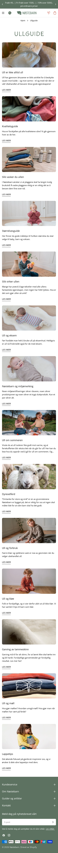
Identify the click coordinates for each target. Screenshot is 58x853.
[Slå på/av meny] (3, 13)
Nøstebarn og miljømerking (17, 386)
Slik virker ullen (10, 281)
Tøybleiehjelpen (37, 2)
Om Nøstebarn (35, 6)
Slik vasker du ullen (13, 177)
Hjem (23, 20)
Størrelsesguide (11, 230)
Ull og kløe (8, 598)
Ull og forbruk (10, 548)
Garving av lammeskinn (15, 649)
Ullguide (23, 2)
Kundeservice (11, 2)
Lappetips (7, 754)
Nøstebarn (14, 847)
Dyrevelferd (8, 494)
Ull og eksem (9, 335)
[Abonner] (53, 822)
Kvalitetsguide (10, 126)
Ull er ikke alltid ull (12, 72)
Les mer (6, 89)
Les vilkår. (50, 829)
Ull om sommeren (12, 440)
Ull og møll (8, 703)
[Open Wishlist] (48, 13)
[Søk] (9, 13)
